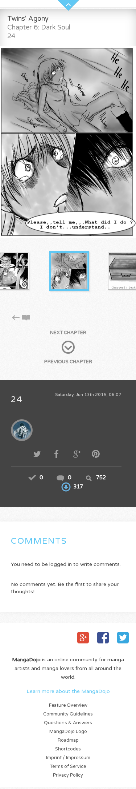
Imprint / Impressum (68, 758)
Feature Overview (68, 705)
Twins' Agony (28, 19)
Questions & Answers (68, 723)
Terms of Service (68, 766)
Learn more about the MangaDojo (68, 691)
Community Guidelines (68, 714)
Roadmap (68, 740)
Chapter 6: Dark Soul (38, 27)
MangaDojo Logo (68, 731)
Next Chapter (68, 333)
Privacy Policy (68, 775)
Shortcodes (68, 749)
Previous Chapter (68, 362)
